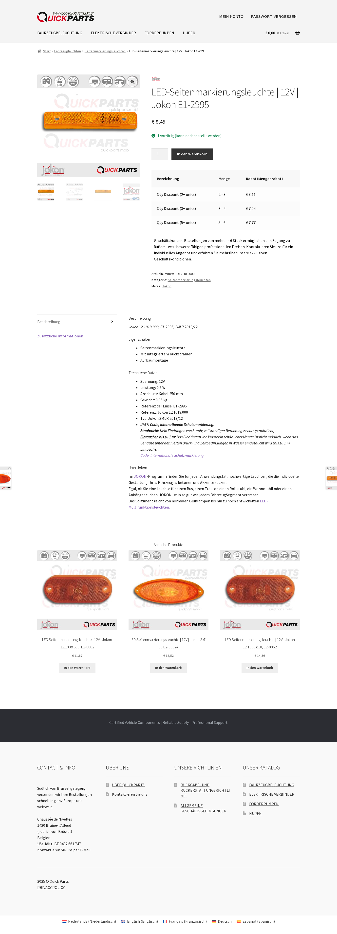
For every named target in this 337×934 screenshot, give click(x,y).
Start (47, 51)
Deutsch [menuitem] (225, 921)
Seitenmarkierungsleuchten (105, 51)
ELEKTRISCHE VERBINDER (113, 32)
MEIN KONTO (231, 16)
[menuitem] (89, 921)
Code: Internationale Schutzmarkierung (172, 455)
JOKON (140, 476)
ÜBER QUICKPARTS (128, 784)
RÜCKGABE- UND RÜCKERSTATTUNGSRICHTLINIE (205, 790)
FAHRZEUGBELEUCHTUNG (59, 32)
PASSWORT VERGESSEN (274, 16)
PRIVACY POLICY (51, 887)
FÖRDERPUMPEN (159, 32)
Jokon (166, 286)
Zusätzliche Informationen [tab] (60, 335)
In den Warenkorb (192, 153)
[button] (132, 82)
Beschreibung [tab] (48, 321)
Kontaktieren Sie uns (55, 849)
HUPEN (189, 32)
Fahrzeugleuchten (67, 51)
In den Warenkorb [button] (77, 667)
